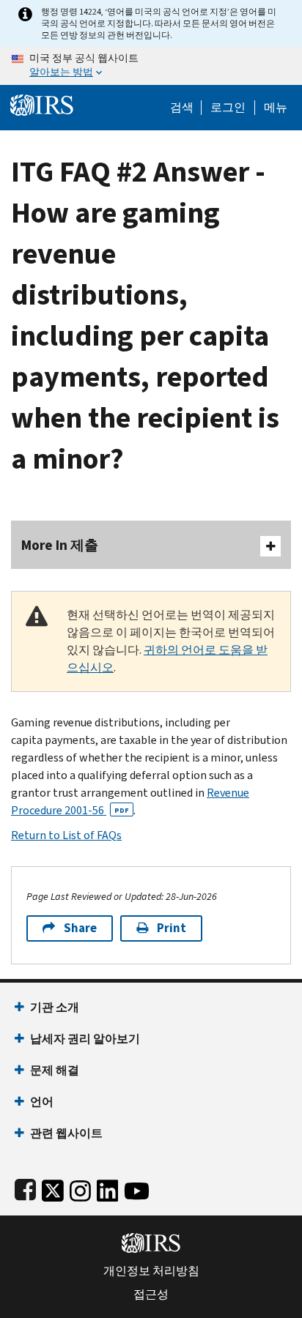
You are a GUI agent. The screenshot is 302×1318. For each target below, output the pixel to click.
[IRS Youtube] (137, 1188)
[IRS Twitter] (53, 1188)
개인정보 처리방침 (151, 1271)
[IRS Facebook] (25, 1188)
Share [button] (80, 928)
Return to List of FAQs (66, 835)
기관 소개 (54, 1007)
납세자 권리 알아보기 (85, 1038)
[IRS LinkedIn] (108, 1188)
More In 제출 (59, 545)
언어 (42, 1101)
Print (171, 928)
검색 (182, 107)
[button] (228, 107)
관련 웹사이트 (66, 1133)
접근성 (151, 1294)
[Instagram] (80, 1188)
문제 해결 (54, 1070)
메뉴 (275, 107)
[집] (41, 103)
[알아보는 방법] (151, 66)
